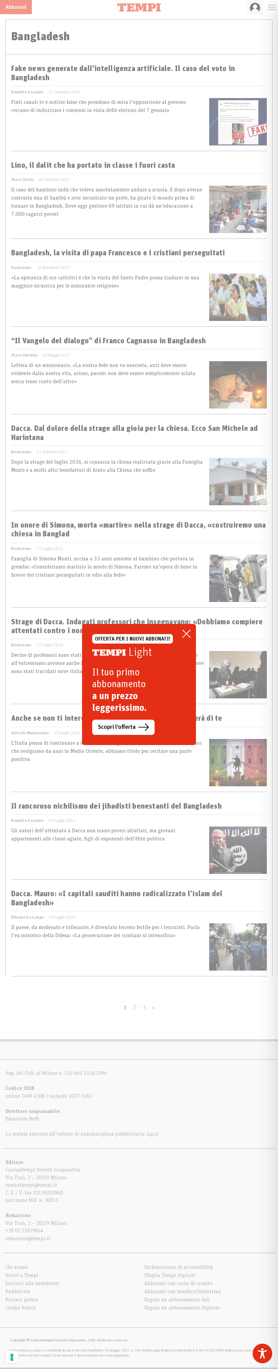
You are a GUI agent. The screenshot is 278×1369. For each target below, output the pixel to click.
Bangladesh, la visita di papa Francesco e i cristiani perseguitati (118, 253)
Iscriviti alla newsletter (32, 1283)
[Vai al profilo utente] (255, 7)
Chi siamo (16, 1267)
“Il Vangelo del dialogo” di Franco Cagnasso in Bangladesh (108, 341)
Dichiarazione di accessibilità (178, 1267)
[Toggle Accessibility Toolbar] (262, 1353)
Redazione (21, 267)
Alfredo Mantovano (30, 733)
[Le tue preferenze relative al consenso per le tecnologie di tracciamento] (11, 1357)
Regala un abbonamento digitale (182, 1307)
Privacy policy (21, 1299)
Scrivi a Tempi (21, 1275)
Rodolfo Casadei (27, 92)
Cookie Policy (20, 1307)
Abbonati (15, 7)
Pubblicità (17, 1291)
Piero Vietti (22, 180)
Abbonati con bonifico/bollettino (182, 1291)
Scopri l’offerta (117, 727)
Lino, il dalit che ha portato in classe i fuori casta (93, 165)
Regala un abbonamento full (177, 1299)
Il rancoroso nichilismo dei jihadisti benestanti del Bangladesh (116, 806)
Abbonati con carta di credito (178, 1283)
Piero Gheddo (24, 355)
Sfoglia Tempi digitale (169, 1275)
